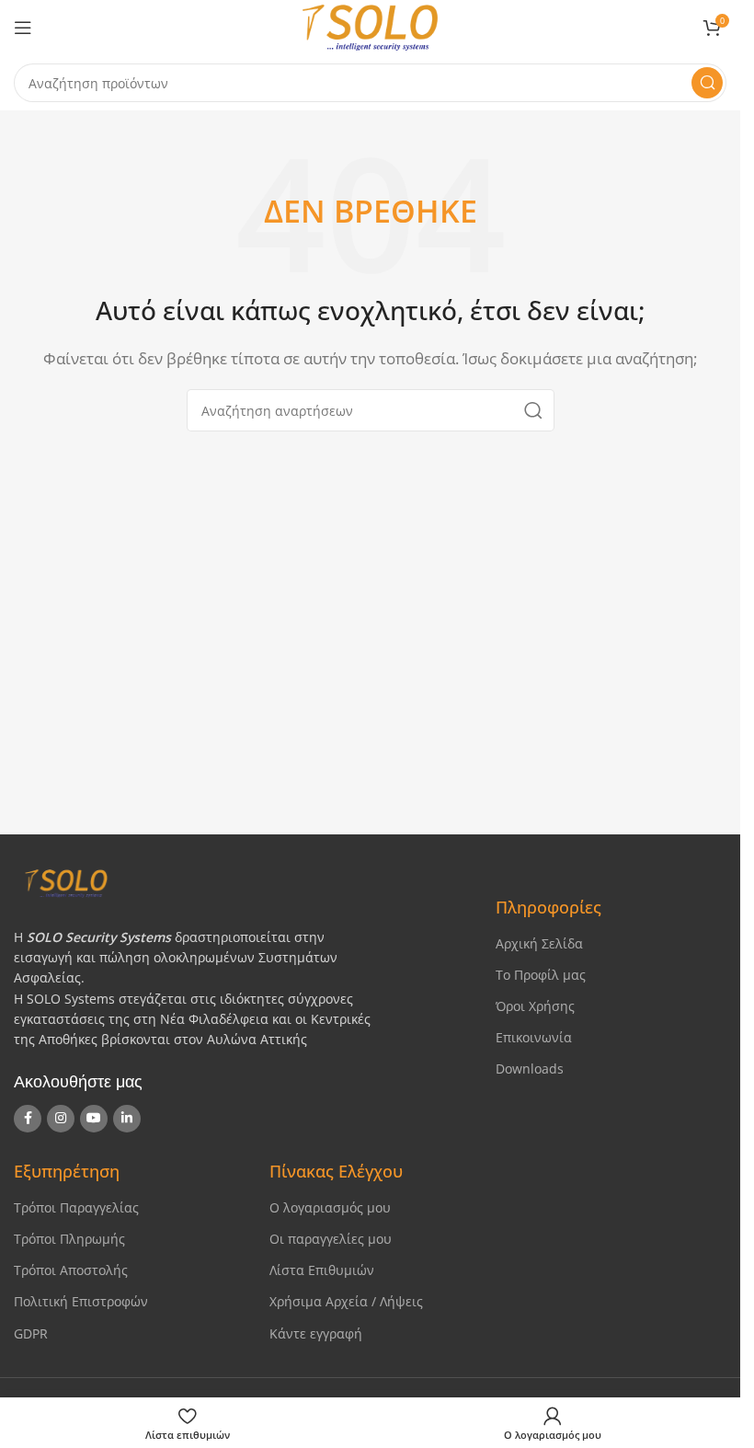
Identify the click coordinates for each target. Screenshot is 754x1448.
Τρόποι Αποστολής (71, 1270)
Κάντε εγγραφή (315, 1333)
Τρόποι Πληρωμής (69, 1238)
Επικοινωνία (534, 1037)
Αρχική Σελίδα (539, 943)
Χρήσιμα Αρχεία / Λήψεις (346, 1301)
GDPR (31, 1333)
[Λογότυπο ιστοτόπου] (370, 26)
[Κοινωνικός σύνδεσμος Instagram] (60, 1118)
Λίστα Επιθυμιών (321, 1270)
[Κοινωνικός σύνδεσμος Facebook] (27, 1118)
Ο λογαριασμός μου (330, 1207)
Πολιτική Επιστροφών (81, 1301)
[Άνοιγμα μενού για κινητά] (23, 27)
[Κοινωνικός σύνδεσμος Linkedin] (127, 1118)
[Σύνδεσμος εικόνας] (238, 881)
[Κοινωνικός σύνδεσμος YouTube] (94, 1118)
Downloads (530, 1068)
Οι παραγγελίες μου (330, 1238)
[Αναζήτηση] (707, 82)
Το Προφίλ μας (541, 974)
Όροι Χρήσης (535, 1006)
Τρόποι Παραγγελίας (76, 1207)
